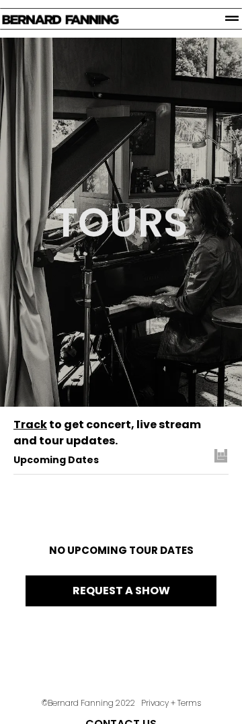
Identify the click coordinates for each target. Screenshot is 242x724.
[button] (232, 19)
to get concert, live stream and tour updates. (107, 432)
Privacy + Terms (170, 703)
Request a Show (121, 590)
